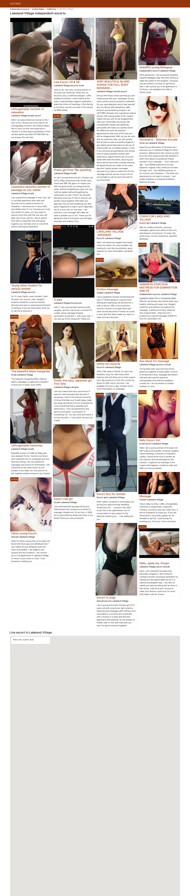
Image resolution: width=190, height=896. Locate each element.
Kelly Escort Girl (149, 440)
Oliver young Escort (24, 533)
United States (38, 9)
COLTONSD (15, 3)
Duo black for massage (154, 361)
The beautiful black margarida (30, 371)
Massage (145, 496)
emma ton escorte (108, 363)
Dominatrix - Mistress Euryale (158, 139)
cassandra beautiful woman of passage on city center (30, 188)
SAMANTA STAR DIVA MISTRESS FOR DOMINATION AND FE (158, 287)
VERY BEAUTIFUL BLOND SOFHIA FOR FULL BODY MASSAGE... (113, 85)
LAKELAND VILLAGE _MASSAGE (110, 233)
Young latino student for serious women (26, 287)
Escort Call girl (63, 498)
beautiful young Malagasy (156, 67)
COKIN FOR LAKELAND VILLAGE (154, 218)
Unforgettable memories (27, 445)
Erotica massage (107, 289)
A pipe (58, 299)
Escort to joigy (106, 597)
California (51, 9)
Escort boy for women (111, 494)
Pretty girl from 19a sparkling (72, 170)
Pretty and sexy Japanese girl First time (73, 382)
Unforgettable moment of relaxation (27, 110)
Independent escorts (19, 9)
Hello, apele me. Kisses (154, 563)
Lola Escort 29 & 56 (66, 82)
